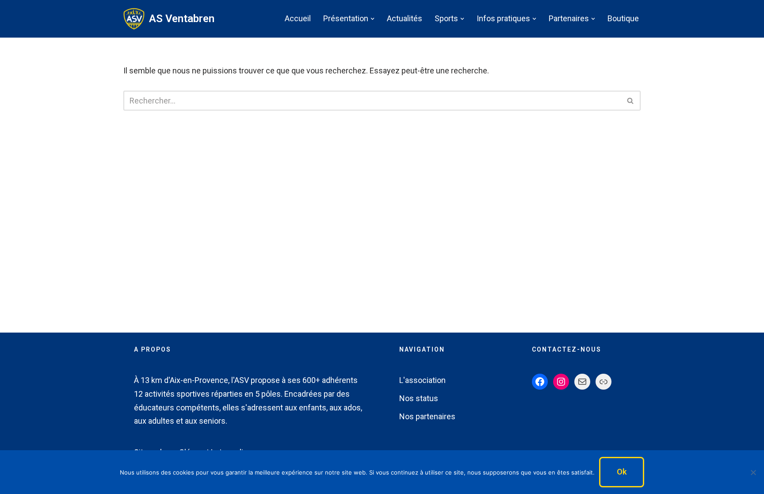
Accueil (298, 18)
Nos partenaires (427, 416)
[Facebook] (540, 382)
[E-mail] (582, 382)
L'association (422, 380)
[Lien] (603, 382)
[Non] (753, 472)
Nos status (418, 398)
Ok (621, 471)
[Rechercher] (631, 101)
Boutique (623, 18)
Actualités (404, 18)
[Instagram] (561, 382)
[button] (372, 19)
